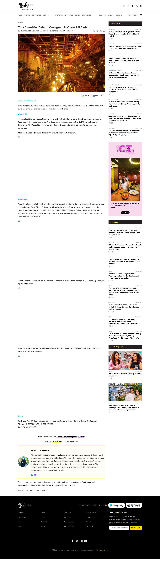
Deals (77, 15)
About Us (67, 513)
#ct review (112, 56)
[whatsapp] (97, 31)
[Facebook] (128, 6)
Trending (59, 15)
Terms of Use (69, 526)
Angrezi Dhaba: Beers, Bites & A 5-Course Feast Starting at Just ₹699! (125, 205)
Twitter (81, 437)
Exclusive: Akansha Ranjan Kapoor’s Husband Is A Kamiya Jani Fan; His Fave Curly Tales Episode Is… (125, 75)
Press (43, 526)
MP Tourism (132, 15)
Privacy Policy (69, 522)
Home (20, 22)
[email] (104, 31)
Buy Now (125, 213)
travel (89, 482)
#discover (111, 257)
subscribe (56, 441)
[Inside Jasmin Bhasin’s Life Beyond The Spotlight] (125, 360)
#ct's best (111, 43)
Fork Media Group (102, 550)
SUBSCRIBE (136, 528)
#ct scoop (112, 29)
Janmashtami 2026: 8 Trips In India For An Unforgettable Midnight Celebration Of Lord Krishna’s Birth (125, 118)
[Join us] (86, 95)
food (84, 482)
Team (89, 522)
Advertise (67, 517)
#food (110, 228)
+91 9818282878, (32, 424)
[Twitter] (137, 6)
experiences (23, 485)
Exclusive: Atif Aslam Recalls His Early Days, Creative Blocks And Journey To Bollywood (124, 104)
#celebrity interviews (115, 70)
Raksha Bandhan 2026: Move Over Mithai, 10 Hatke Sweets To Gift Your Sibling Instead (124, 307)
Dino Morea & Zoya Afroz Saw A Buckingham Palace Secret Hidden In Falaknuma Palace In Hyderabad (124, 408)
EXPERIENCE (36, 15)
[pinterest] (101, 31)
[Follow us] (98, 95)
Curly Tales (53, 485)
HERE (72, 485)
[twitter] (94, 31)
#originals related (114, 99)
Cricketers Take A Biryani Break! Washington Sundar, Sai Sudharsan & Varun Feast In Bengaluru (124, 276)
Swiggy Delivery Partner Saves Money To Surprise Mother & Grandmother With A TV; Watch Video (124, 133)
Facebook (61, 437)
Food (20, 15)
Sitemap (90, 517)
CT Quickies (86, 15)
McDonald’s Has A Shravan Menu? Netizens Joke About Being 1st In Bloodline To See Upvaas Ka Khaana (123, 321)
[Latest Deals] (125, 155)
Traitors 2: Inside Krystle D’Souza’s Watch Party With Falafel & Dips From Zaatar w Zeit (124, 233)
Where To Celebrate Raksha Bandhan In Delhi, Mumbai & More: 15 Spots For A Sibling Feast (125, 247)
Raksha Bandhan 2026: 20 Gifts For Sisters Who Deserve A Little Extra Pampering (123, 89)
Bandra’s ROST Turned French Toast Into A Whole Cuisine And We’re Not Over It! (124, 61)
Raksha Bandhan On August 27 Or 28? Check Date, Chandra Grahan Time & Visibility (124, 34)
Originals (69, 15)
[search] (140, 15)
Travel (27, 15)
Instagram (72, 437)
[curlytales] (24, 508)
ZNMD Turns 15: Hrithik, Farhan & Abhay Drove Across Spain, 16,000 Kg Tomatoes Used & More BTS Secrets (125, 336)
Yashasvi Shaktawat (30, 31)
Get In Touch (91, 513)
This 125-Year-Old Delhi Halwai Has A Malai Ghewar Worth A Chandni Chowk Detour (125, 261)
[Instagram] (141, 6)
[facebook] (91, 31)
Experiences (22, 517)
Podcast (90, 526)
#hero (110, 371)
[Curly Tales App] (116, 505)
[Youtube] (132, 6)
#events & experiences (115, 85)
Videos (45, 15)
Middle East (109, 15)
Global (119, 15)
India (100, 15)
